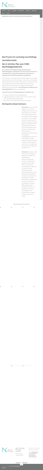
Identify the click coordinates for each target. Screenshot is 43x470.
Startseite (4, 10)
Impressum (18, 462)
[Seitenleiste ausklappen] (41, 16)
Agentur (9, 10)
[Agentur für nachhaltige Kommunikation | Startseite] (8, 4)
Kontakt (7, 13)
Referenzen (34, 10)
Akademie (28, 10)
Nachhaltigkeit (21, 10)
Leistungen (14, 10)
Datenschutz (24, 462)
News (3, 13)
